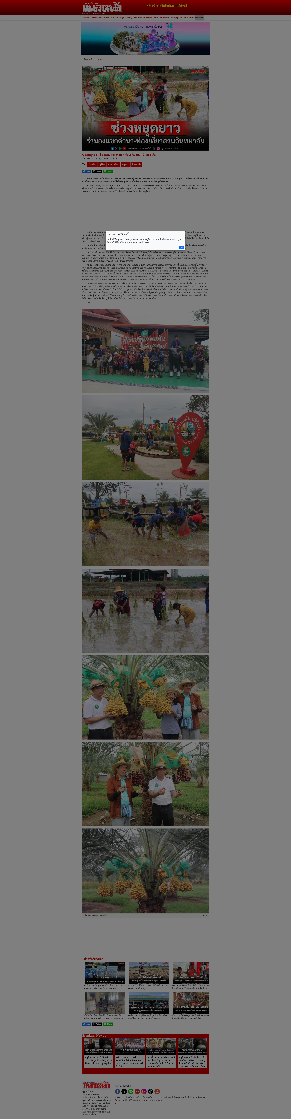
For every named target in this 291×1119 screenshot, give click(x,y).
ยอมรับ (181, 247)
